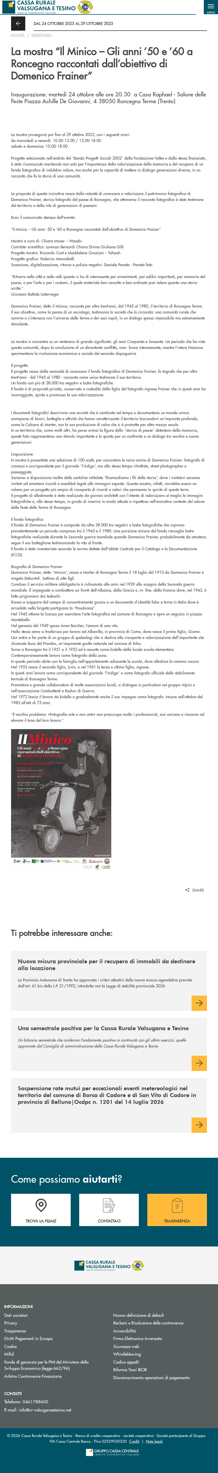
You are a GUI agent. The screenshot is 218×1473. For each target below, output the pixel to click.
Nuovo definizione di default (138, 1315)
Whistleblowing (127, 1354)
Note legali (154, 1441)
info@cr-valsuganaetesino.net (45, 1410)
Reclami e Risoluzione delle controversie (148, 1323)
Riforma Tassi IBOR (151, 1369)
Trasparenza (15, 1331)
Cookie (10, 1346)
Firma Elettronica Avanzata (137, 1338)
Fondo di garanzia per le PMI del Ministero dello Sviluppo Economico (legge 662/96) (54, 1365)
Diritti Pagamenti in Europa (49, 1338)
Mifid (9, 1354)
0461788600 (35, 1401)
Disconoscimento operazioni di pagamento (151, 1377)
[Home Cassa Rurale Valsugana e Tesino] (47, 7)
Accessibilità (124, 1331)
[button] (211, 7)
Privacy (10, 1323)
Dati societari (16, 1315)
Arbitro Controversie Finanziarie (54, 1376)
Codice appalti (126, 1362)
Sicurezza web (126, 1346)
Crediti (134, 1441)
